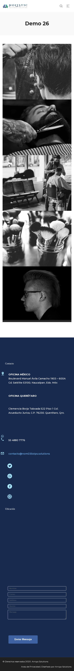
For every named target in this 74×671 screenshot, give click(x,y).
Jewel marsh (37, 73)
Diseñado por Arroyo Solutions (56, 666)
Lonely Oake (37, 240)
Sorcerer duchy (37, 184)
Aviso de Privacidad (30, 666)
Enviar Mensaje (23, 639)
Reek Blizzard (37, 295)
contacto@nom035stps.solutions (29, 453)
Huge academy (37, 128)
